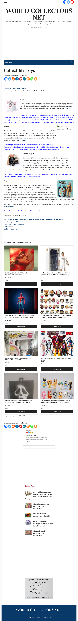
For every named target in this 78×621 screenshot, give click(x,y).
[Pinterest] (20, 79)
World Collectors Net (39, 13)
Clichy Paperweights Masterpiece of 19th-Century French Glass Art (43, 524)
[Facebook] (64, 2)
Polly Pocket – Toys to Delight (14, 224)
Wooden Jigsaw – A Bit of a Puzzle (15, 222)
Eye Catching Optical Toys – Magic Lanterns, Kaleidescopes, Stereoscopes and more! (33, 219)
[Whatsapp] (31, 79)
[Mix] (28, 79)
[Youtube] (72, 2)
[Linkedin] (17, 79)
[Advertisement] (39, 45)
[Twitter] (68, 2)
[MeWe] (24, 79)
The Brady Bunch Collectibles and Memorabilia (39, 533)
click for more (21, 140)
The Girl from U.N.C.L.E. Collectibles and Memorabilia (41, 506)
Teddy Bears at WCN (11, 229)
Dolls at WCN (8, 227)
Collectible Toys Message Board (15, 88)
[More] (35, 79)
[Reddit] (13, 79)
